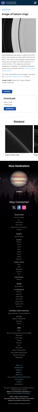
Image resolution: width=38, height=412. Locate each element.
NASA (2, 3)
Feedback (19, 370)
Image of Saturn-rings (12, 155)
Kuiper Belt (19, 222)
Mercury (19, 242)
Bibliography (19, 367)
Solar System (19, 215)
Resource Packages (19, 355)
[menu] (35, 3)
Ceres (19, 266)
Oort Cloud (19, 224)
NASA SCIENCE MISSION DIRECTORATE (19, 377)
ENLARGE (7, 91)
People (19, 340)
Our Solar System (19, 217)
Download (10, 108)
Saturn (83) (19, 299)
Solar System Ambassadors (19, 352)
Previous (4, 181)
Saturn (19, 254)
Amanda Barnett (23, 396)
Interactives (19, 347)
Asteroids (19, 321)
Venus (19, 244)
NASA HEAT (19, 357)
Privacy (19, 372)
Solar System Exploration (10, 3)
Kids (19, 345)
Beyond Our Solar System (19, 227)
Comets (19, 323)
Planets (19, 234)
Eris (19, 274)
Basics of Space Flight (19, 350)
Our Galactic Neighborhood (10, 7)
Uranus (19, 256)
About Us (19, 365)
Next (34, 181)
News (19, 330)
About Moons (19, 286)
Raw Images (6, 9)
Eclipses (19, 229)
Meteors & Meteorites (19, 318)
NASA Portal (19, 379)
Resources (19, 335)
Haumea (19, 271)
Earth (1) (19, 291)
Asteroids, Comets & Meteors (19, 311)
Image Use (19, 374)
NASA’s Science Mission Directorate (18, 393)
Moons (19, 284)
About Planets (19, 236)
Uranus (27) (19, 301)
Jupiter (19, 191)
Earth (19, 247)
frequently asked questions (14, 76)
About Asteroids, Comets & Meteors (19, 313)
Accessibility (19, 384)
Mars (19, 249)
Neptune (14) (19, 304)
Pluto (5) (19, 306)
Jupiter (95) (19, 296)
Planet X (19, 279)
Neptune (19, 259)
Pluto (19, 264)
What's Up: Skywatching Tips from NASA (19, 333)
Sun (19, 220)
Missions (19, 342)
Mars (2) (19, 294)
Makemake (19, 269)
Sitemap (19, 382)
